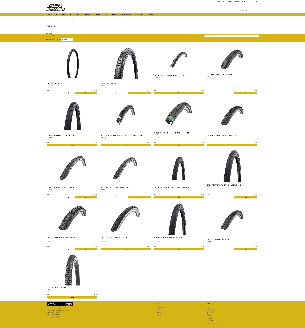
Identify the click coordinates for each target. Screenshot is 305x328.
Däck (71, 19)
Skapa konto (236, 1)
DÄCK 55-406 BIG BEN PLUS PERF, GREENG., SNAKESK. (172, 133)
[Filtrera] (257, 36)
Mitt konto (159, 311)
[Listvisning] (47, 39)
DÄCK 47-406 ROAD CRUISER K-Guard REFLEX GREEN (171, 187)
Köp (86, 93)
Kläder (63, 14)
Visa (179, 93)
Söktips (158, 309)
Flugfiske (78, 14)
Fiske (70, 14)
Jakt (106, 14)
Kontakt (229, 1)
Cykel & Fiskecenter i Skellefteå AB (56, 309)
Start (218, 1)
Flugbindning (88, 14)
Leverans (159, 312)
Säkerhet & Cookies (162, 315)
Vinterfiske (98, 14)
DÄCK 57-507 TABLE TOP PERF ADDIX (219, 74)
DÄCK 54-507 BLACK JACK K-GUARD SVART (61, 237)
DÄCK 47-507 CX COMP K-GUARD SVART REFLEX (170, 75)
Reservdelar (65, 19)
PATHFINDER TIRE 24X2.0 (55, 83)
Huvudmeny (53, 19)
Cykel (48, 14)
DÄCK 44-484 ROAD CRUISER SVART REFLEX (168, 237)
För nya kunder (160, 306)
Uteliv (55, 14)
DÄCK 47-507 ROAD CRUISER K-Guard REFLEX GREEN (224, 185)
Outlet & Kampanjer (125, 14)
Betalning (159, 314)
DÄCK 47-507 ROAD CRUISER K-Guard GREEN (115, 187)
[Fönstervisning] (50, 39)
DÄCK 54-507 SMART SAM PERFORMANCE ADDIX (223, 135)
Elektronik (113, 14)
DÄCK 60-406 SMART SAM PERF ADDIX (219, 239)
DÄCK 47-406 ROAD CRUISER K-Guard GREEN (62, 187)
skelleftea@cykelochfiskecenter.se (60, 310)
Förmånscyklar (151, 14)
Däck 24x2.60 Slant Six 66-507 (57, 287)
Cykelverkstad (139, 14)
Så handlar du (160, 307)
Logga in (209, 325)
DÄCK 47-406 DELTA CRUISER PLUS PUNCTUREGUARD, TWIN (121, 135)
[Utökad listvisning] (52, 39)
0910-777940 (56, 312)
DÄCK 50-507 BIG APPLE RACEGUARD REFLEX (62, 135)
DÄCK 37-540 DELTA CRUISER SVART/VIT (114, 237)
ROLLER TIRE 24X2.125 (108, 83)
